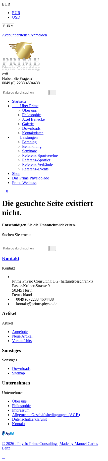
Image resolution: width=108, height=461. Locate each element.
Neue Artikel (22, 336)
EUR (16, 13)
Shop (16, 173)
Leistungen (25, 137)
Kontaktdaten (32, 133)
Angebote (20, 332)
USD (16, 17)
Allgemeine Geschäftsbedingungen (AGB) (46, 415)
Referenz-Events (35, 169)
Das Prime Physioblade (30, 178)
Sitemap (18, 373)
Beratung (29, 142)
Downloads (31, 128)
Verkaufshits (22, 341)
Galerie (28, 124)
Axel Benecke (33, 119)
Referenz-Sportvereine (40, 155)
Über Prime (25, 106)
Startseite (19, 101)
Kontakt (10, 258)
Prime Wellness (24, 182)
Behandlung (31, 146)
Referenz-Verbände (37, 164)
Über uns (29, 110)
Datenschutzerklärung (29, 419)
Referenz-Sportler (36, 160)
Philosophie (31, 115)
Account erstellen (16, 35)
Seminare (29, 151)
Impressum (20, 410)
